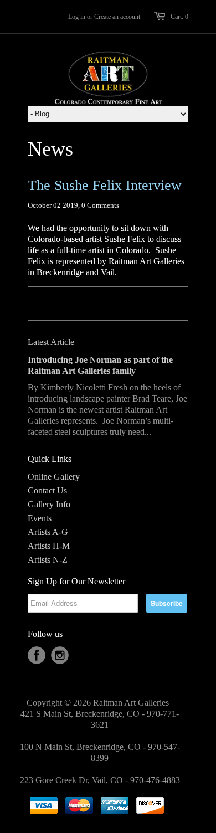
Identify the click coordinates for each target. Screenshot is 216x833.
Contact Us (47, 490)
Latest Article (51, 342)
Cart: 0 (179, 16)
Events (40, 518)
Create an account (117, 16)
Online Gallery (54, 476)
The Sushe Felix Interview (105, 185)
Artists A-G (48, 532)
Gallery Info (49, 504)
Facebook (36, 655)
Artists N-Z (48, 559)
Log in (76, 16)
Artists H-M (49, 546)
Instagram (60, 655)
